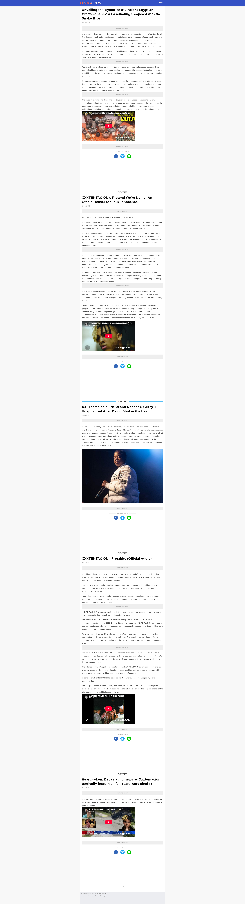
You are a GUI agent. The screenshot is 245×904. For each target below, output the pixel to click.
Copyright (103, 896)
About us (83, 896)
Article (161, 3)
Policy (88, 896)
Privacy (97, 896)
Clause (93, 896)
